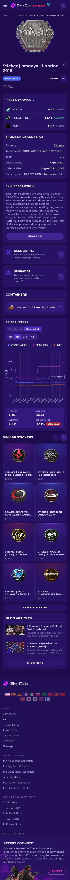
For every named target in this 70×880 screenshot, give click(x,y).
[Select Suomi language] (47, 699)
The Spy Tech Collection (17, 766)
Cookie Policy (11, 735)
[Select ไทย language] (41, 699)
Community (10, 713)
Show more (35, 662)
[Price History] (34, 99)
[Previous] (55, 437)
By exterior (15, 329)
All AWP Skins (11, 818)
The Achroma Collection (17, 782)
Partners (8, 741)
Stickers (19, 15)
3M (25, 336)
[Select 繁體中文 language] (23, 699)
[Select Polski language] (38, 694)
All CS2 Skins (10, 802)
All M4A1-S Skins (12, 813)
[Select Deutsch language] (20, 694)
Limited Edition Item (15, 777)
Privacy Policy (11, 724)
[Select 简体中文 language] (62, 694)
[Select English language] (7, 694)
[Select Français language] (26, 694)
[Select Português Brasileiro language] (44, 694)
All (32, 336)
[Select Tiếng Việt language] (56, 694)
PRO (5, 719)
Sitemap (8, 746)
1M (17, 336)
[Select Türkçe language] (50, 694)
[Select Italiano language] (32, 694)
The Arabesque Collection (18, 760)
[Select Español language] (14, 694)
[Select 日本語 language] (29, 699)
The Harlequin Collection (17, 788)
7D (10, 336)
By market (32, 329)
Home (6, 15)
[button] (18, 463)
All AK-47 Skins (11, 807)
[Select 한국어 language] (35, 699)
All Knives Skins (12, 824)
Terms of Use (10, 730)
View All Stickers (35, 607)
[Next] (63, 437)
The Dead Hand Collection (18, 771)
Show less (35, 236)
